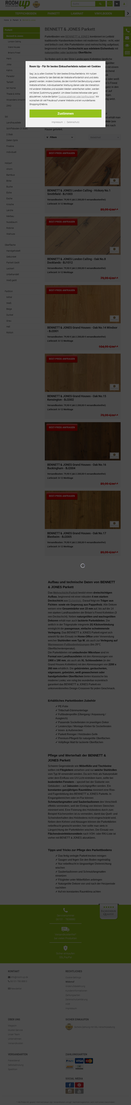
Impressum (57, 122)
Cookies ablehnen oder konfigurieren (76, 96)
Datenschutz (73, 122)
